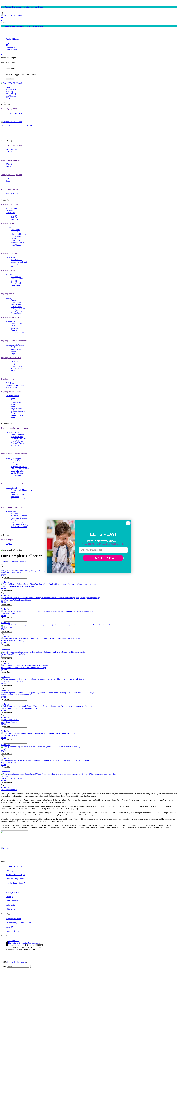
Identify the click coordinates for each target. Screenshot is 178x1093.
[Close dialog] (128, 523)
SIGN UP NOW (103, 558)
